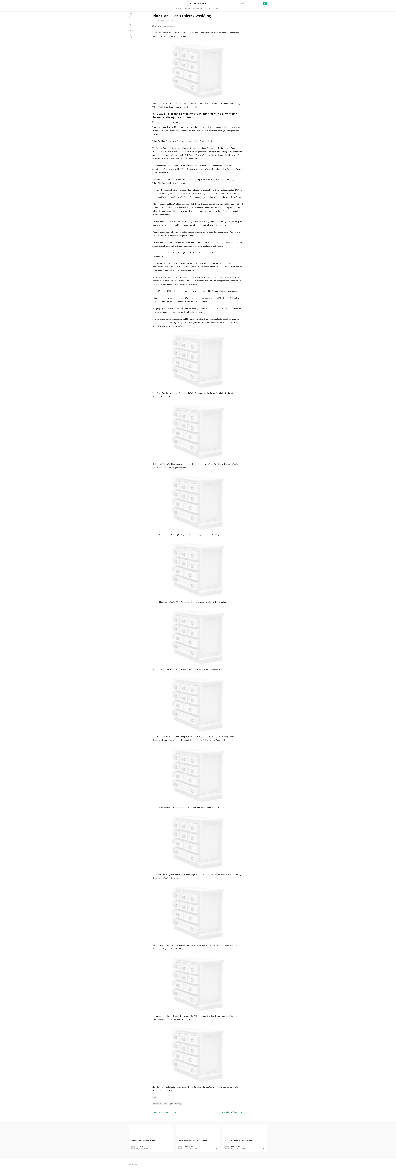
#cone (165, 1104)
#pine (171, 1104)
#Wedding (178, 1104)
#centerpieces (157, 1104)
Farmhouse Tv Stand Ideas (143, 1140)
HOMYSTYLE (198, 3)
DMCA (187, 8)
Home (178, 8)
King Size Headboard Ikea (232, 1112)
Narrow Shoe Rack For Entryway (240, 1140)
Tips (154, 1097)
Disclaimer (198, 8)
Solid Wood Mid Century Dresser (193, 1140)
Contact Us (212, 8)
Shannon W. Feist (141, 1146)
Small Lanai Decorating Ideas (165, 1112)
